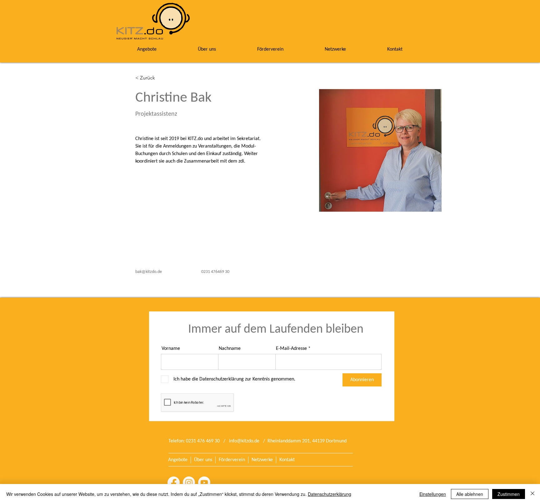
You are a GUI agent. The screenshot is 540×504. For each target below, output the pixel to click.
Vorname (171, 348)
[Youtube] (204, 482)
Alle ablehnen (469, 494)
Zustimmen (509, 494)
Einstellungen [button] (432, 494)
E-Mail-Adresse (291, 348)
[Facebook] (174, 482)
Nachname (230, 348)
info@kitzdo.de (244, 441)
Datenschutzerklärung (329, 494)
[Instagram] (189, 482)
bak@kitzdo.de (148, 272)
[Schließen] (532, 494)
